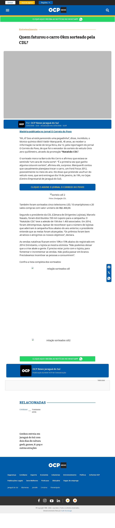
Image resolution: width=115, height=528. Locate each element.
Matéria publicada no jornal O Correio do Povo (46, 131)
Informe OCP (94, 475)
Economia (44, 475)
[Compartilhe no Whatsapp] (109, 279)
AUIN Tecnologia (66, 511)
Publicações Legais (15, 481)
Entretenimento (69, 475)
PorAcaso (45, 481)
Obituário (56, 481)
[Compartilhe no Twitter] (109, 273)
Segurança (12, 475)
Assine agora (27, 2)
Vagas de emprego (71, 481)
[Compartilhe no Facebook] (109, 267)
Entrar (10, 2)
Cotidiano (24, 410)
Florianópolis (55, 487)
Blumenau (25, 487)
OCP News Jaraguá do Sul (45, 122)
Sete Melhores (32, 481)
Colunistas (55, 475)
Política (83, 475)
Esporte (34, 475)
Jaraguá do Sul (13, 487)
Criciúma (44, 487)
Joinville (35, 487)
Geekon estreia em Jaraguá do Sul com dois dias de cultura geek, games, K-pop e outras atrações (31, 441)
